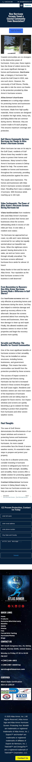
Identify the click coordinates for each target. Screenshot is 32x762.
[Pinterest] (23, 606)
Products (4, 619)
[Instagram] (19, 606)
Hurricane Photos (8, 636)
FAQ (2, 631)
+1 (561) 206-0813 (8, 1)
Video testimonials (9, 212)
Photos (3, 628)
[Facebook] (9, 606)
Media (3, 626)
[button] (21, 5)
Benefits (4, 624)
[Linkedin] (16, 606)
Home (3, 616)
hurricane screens (12, 298)
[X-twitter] (12, 606)
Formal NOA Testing (9, 633)
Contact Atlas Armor (10, 482)
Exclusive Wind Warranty (11, 621)
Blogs (3, 638)
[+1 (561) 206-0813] (3, 1)
